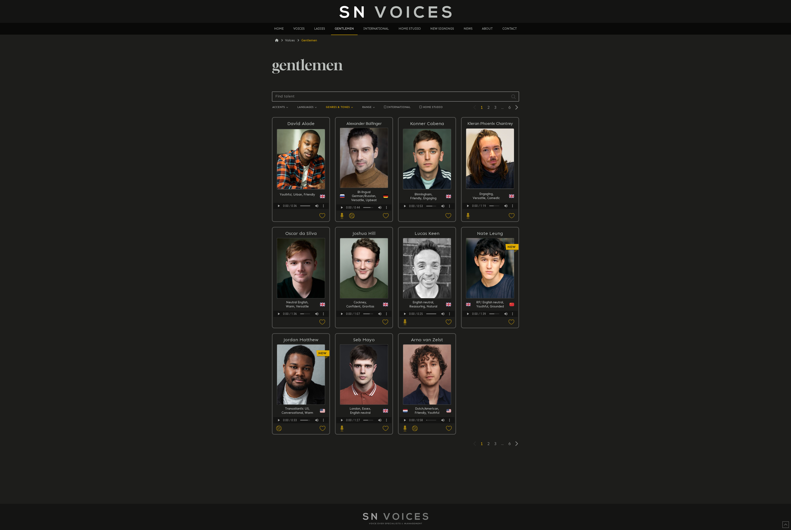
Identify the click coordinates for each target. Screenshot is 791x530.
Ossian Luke (490, 354)
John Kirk (490, 354)
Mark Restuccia (490, 354)
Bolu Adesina (490, 354)
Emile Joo (490, 354)
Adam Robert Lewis (490, 354)
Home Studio (433, 107)
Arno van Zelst (427, 339)
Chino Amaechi (490, 350)
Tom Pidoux (490, 354)
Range (367, 107)
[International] (351, 216)
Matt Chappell (490, 354)
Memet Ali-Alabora (490, 354)
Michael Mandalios (490, 354)
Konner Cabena (427, 123)
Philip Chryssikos (490, 354)
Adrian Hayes (490, 354)
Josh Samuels (490, 354)
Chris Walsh (490, 354)
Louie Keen (490, 354)
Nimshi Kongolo (490, 354)
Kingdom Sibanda (490, 354)
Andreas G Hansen (490, 354)
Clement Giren (491, 354)
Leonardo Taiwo (490, 354)
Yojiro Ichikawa (490, 354)
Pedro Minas (490, 354)
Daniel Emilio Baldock (490, 354)
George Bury (490, 354)
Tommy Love (490, 354)
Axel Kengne (490, 354)
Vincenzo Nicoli (491, 354)
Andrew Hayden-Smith (490, 354)
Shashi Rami (490, 354)
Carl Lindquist (490, 354)
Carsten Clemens (490, 354)
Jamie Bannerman (490, 354)
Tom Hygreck (490, 354)
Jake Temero (490, 354)
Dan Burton (490, 354)
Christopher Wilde (490, 354)
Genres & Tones (338, 107)
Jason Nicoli (490, 350)
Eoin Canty (490, 354)
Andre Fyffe (490, 354)
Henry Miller (490, 354)
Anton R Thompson (490, 354)
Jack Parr (491, 354)
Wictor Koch (490, 354)
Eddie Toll (490, 354)
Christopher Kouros (490, 354)
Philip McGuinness (490, 350)
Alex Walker (490, 354)
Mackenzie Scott (490, 354)
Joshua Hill (364, 233)
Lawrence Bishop (490, 354)
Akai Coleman (490, 354)
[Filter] (513, 96)
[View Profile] (490, 389)
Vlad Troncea (490, 350)
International (399, 107)
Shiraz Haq (490, 354)
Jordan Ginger (490, 354)
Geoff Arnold (490, 354)
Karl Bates (490, 350)
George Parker (491, 354)
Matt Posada (490, 354)
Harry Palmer (490, 354)
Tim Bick (490, 354)
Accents (279, 107)
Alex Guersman (490, 354)
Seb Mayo (364, 339)
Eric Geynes (490, 354)
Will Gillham (490, 354)
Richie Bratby (490, 354)
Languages (305, 107)
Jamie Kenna (490, 354)
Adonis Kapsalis (490, 350)
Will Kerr (490, 354)
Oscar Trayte (490, 354)
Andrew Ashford (490, 354)
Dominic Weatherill (490, 354)
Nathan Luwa (490, 354)
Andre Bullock (490, 354)
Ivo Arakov (490, 354)
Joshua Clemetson (490, 354)
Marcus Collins (490, 354)
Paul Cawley (490, 354)
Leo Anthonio (490, 354)
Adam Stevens (490, 354)
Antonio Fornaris (490, 354)
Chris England (490, 354)
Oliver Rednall (490, 354)
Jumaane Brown (490, 354)
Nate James (490, 354)
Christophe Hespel (490, 354)
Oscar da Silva (301, 233)
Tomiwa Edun (490, 354)
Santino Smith (490, 354)
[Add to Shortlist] (301, 216)
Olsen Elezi (491, 354)
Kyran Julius (490, 354)
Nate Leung (490, 233)
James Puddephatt (490, 354)
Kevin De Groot (490, 350)
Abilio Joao (490, 354)
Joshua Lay (491, 354)
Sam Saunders (490, 354)
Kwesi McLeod (490, 354)
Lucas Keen (427, 233)
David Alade (301, 123)
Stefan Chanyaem (490, 354)
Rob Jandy (490, 354)
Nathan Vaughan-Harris (490, 354)
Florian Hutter (490, 354)
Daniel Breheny (490, 354)
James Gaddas (490, 354)
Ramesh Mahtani (490, 354)
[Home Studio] (341, 216)
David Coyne (490, 354)
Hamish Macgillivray (490, 354)
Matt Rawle (490, 354)
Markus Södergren (490, 354)
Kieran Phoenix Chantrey (490, 123)
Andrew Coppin (491, 354)
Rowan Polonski (490, 354)
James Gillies (490, 354)
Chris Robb (490, 350)
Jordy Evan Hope (490, 354)
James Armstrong (491, 354)
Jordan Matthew (300, 339)
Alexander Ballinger (363, 123)
